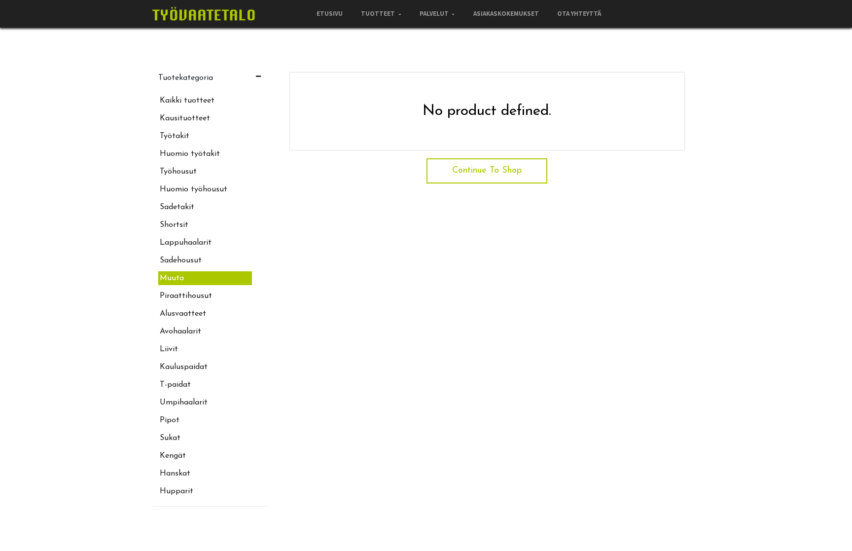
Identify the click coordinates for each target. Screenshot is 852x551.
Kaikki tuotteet (187, 101)
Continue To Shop (487, 170)
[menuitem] (329, 14)
